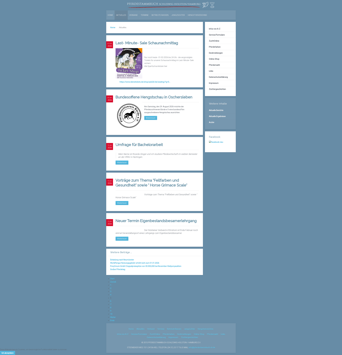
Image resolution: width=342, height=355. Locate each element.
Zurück (113, 282)
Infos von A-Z (214, 29)
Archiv (211, 122)
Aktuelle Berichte (216, 110)
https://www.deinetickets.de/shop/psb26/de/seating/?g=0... (145, 82)
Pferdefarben (215, 47)
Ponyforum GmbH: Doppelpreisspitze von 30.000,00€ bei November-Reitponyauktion (145, 266)
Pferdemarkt (214, 65)
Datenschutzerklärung (218, 77)
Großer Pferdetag (117, 269)
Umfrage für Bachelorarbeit (139, 144)
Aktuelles (121, 15)
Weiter (113, 317)
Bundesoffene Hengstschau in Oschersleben (154, 97)
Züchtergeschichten (217, 89)
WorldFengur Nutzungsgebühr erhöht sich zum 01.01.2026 (134, 263)
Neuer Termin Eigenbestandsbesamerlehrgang (156, 221)
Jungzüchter (178, 15)
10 (111, 314)
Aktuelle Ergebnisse (217, 116)
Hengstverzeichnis (197, 15)
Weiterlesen (151, 118)
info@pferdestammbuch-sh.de (202, 347)
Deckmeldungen (216, 53)
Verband (133, 15)
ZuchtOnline (214, 41)
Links (211, 71)
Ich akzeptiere (7, 353)
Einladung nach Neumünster (122, 260)
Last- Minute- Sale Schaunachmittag (147, 43)
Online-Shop (214, 59)
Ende (112, 320)
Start (112, 279)
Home (110, 15)
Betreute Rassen (160, 15)
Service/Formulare (217, 35)
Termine (145, 15)
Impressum (214, 83)
